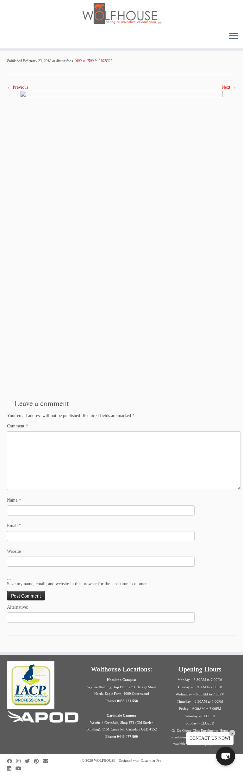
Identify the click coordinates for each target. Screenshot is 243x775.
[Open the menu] (233, 36)
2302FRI (104, 61)
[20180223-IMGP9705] (121, 242)
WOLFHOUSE (104, 760)
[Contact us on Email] (47, 761)
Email (14, 525)
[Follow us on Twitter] (29, 761)
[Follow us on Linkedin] (11, 768)
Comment (17, 426)
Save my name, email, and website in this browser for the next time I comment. (78, 583)
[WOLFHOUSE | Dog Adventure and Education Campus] (121, 13)
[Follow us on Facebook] (11, 761)
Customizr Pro (150, 760)
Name (14, 500)
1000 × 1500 (83, 61)
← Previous (17, 87)
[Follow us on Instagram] (20, 761)
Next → (229, 87)
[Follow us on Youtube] (20, 768)
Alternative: (17, 607)
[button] (225, 756)
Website (14, 551)
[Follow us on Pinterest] (38, 761)
